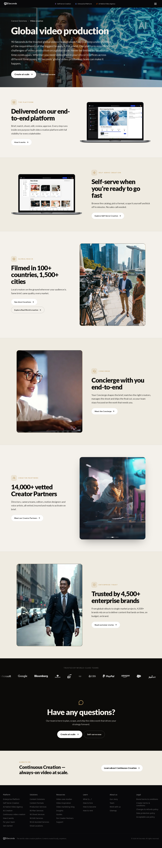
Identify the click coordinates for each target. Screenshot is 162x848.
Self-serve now (48, 74)
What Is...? (87, 799)
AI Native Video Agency (13, 807)
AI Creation (8, 810)
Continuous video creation (14, 814)
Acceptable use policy (145, 817)
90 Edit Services (36, 818)
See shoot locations (22, 302)
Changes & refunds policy (147, 809)
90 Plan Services (36, 810)
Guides (59, 814)
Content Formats (37, 803)
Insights (59, 810)
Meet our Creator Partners (25, 518)
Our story (114, 799)
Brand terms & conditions (147, 799)
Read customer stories (104, 625)
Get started (8, 826)
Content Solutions (19, 21)
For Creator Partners (65, 818)
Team (112, 803)
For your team (9, 822)
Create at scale (21, 74)
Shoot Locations (36, 826)
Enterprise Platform (11, 799)
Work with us (115, 807)
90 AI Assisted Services (39, 822)
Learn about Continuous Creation (120, 768)
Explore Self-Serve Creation (106, 216)
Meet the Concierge (103, 411)
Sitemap (113, 810)
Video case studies (64, 799)
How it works (20, 142)
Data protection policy (145, 813)
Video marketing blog (65, 807)
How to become (89, 807)
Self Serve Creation (11, 803)
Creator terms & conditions (143, 804)
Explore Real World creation (26, 310)
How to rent (88, 810)
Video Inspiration (63, 803)
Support (59, 822)
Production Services (38, 807)
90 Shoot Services (37, 814)
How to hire (88, 803)
